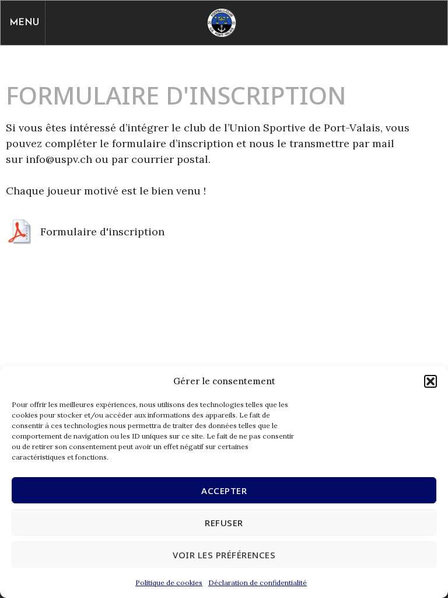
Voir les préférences (224, 555)
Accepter (224, 490)
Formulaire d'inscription (102, 231)
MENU (24, 22)
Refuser (224, 523)
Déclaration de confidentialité (257, 582)
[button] (430, 381)
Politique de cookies (168, 582)
